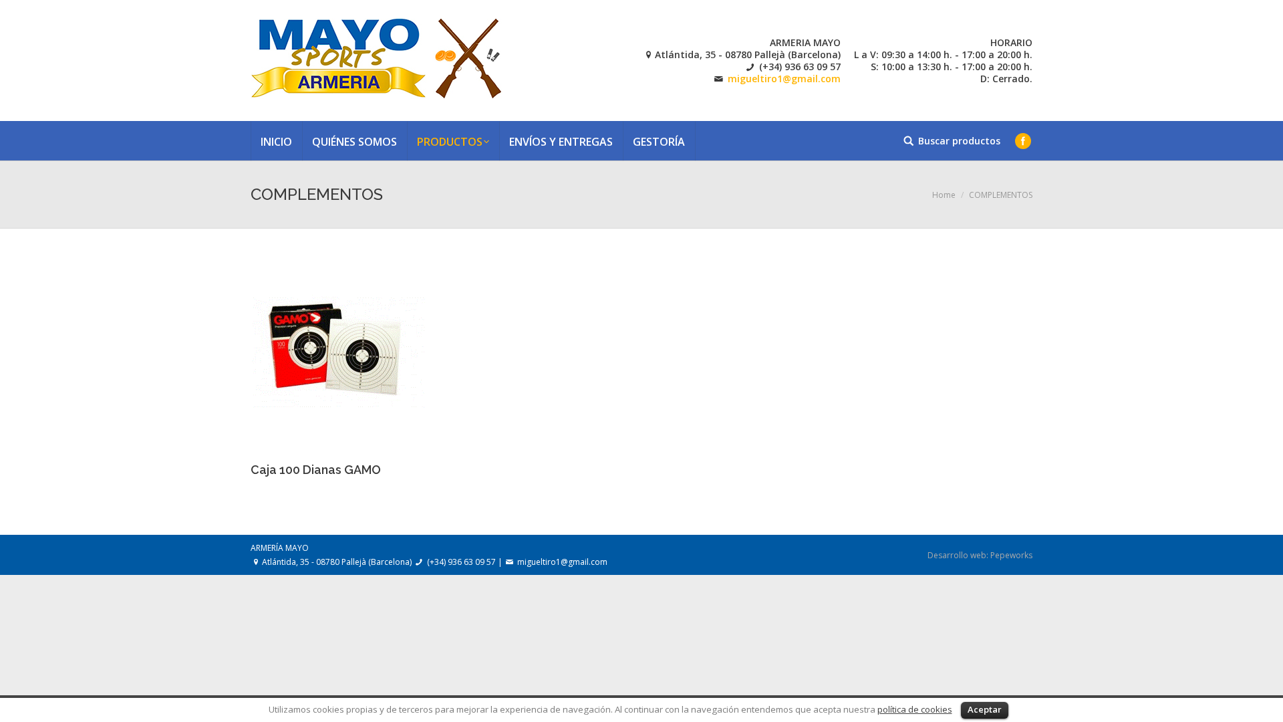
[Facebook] (1023, 141)
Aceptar (985, 709)
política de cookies (914, 709)
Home (944, 195)
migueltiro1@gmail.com (784, 78)
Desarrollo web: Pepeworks (980, 555)
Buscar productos (959, 141)
